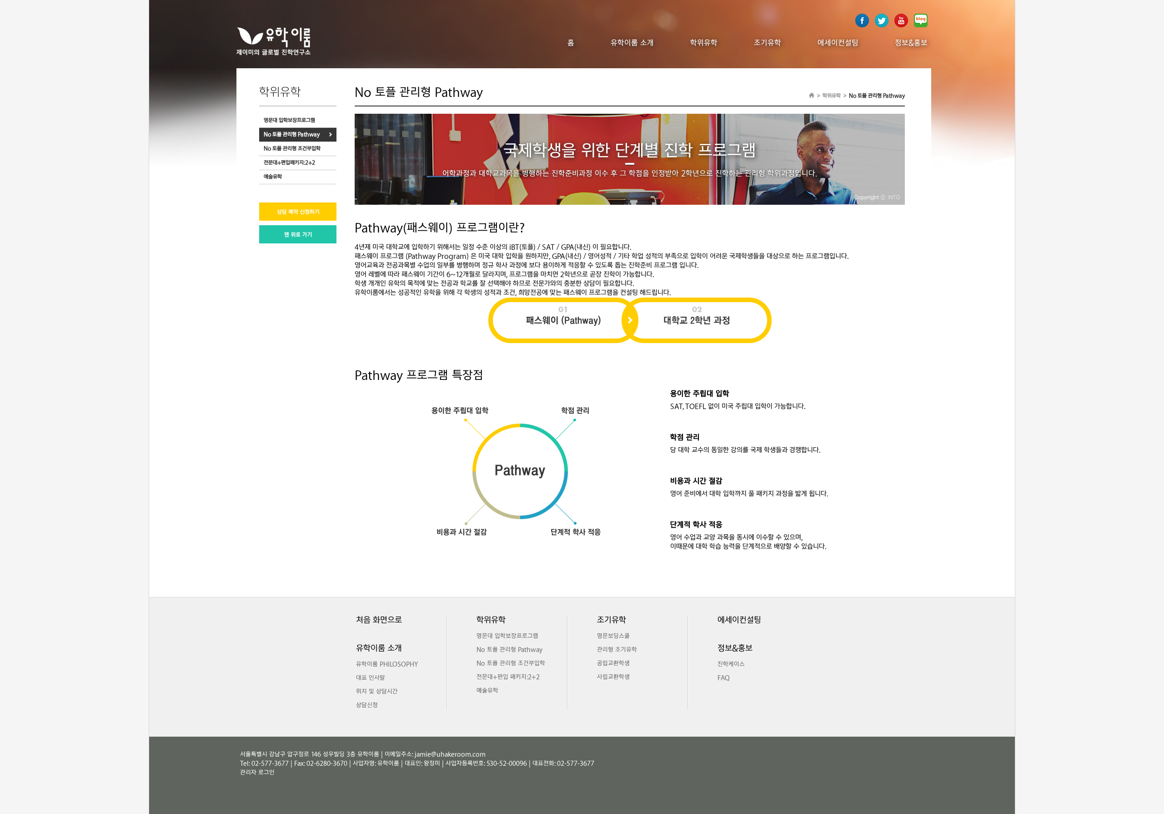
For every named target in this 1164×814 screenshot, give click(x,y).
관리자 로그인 (257, 773)
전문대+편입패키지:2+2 (289, 162)
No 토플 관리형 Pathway (292, 134)
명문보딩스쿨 (613, 636)
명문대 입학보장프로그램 (289, 120)
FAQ (723, 678)
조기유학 (767, 43)
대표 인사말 (370, 678)
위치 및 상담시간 (377, 692)
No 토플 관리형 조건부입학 (292, 148)
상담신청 (367, 705)
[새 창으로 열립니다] (862, 26)
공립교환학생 (613, 663)
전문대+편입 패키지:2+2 (508, 677)
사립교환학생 (613, 677)
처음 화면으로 (379, 621)
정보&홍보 (911, 43)
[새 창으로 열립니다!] (901, 26)
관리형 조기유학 (617, 650)
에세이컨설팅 (838, 43)
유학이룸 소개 (632, 43)
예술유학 (273, 176)
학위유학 (703, 43)
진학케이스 (731, 664)
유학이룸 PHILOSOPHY (387, 664)
